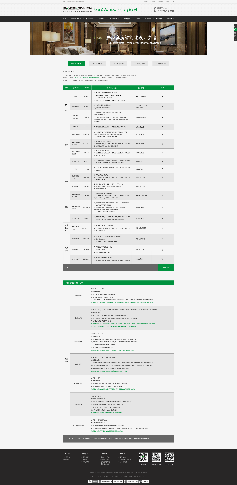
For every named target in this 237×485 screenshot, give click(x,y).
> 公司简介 (66, 457)
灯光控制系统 (114, 19)
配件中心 (102, 19)
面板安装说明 (161, 64)
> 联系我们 (66, 459)
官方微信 (153, 1)
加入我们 (137, 19)
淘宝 (107, 476)
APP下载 (160, 1)
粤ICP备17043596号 (141, 472)
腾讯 (135, 476)
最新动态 (148, 19)
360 (140, 476)
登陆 (167, 1)
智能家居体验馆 (76, 19)
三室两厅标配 (119, 64)
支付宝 (145, 476)
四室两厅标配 (140, 64)
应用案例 (127, 19)
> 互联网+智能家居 (124, 459)
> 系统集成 (122, 457)
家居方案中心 (90, 19)
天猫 (111, 476)
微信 (116, 476)
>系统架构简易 (105, 462)
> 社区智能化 (122, 462)
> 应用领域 (85, 459)
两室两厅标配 (97, 64)
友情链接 (92, 476)
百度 (121, 476)
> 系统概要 (85, 457)
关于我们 (159, 19)
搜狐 (130, 476)
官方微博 (145, 1)
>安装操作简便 (105, 464)
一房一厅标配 (76, 64)
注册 (172, 1)
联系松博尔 (170, 19)
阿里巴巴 (100, 476)
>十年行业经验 (105, 457)
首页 (64, 19)
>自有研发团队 (105, 459)
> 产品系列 (85, 462)
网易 (125, 476)
